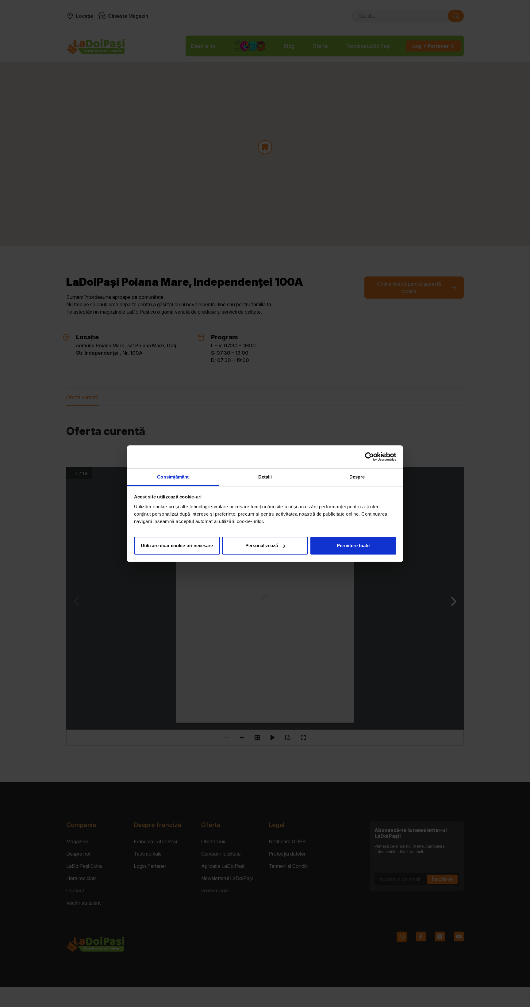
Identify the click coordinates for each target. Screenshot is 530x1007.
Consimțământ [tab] (173, 476)
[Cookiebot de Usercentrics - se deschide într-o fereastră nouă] (369, 456)
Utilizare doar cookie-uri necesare (177, 545)
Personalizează (261, 545)
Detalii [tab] (265, 476)
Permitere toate (353, 545)
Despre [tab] (357, 476)
